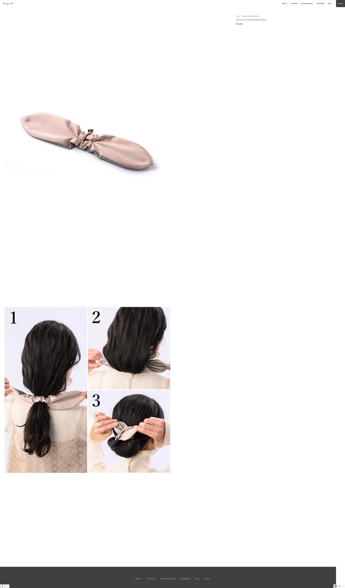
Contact (207, 579)
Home (238, 16)
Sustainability (185, 579)
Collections (151, 579)
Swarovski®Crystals (167, 579)
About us (138, 579)
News (197, 579)
